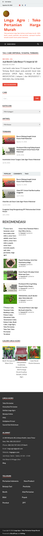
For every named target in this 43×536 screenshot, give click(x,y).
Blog (4, 463)
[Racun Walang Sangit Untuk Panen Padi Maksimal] (8, 136)
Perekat (5, 503)
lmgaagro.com (14, 452)
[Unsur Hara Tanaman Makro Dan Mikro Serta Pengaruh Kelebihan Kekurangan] (10, 241)
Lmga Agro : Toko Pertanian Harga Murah (22, 25)
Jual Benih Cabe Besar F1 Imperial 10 (19, 61)
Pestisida (26, 486)
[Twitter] (22, 5)
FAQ (4, 417)
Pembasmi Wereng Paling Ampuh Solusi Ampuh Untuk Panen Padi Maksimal (28, 149)
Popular (7, 173)
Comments (18, 173)
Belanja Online (8, 414)
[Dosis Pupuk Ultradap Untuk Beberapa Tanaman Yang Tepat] (10, 275)
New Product (29, 481)
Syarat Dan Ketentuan (10, 425)
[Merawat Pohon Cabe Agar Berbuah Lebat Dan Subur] (10, 320)
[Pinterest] (19, 5)
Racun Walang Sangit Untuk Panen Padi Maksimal (26, 137)
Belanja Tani (7, 486)
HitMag (22, 533)
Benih (4, 492)
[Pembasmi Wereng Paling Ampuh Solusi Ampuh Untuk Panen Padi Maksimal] (8, 148)
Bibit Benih (5, 59)
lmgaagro (23, 233)
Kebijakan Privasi (9, 421)
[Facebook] (25, 5)
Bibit (4, 497)
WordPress (13, 533)
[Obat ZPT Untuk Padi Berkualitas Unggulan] (8, 191)
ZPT (24, 503)
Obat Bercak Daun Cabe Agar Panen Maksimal (18, 201)
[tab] (7, 174)
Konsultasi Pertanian (10, 407)
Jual (11, 59)
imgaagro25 (23, 276)
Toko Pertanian (8, 403)
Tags (26, 173)
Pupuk (24, 497)
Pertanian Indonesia (10, 481)
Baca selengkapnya (9, 84)
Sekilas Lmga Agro (9, 410)
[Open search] (38, 44)
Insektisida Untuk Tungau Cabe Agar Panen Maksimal (21, 159)
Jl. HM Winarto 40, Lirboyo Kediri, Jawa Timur (19, 438)
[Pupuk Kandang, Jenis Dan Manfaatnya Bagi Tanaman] (10, 263)
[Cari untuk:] (21, 98)
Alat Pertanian (28, 492)
